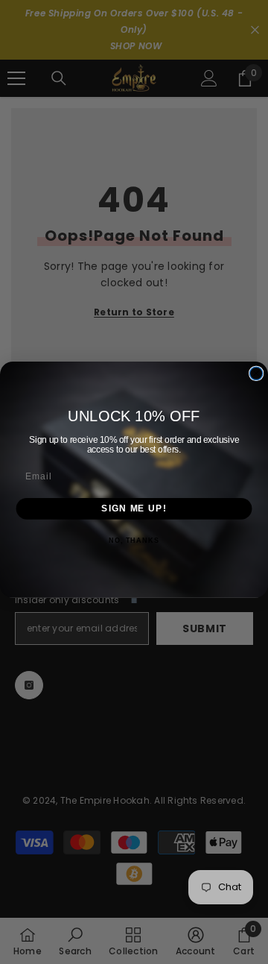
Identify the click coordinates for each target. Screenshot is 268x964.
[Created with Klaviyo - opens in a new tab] (133, 599)
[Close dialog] (256, 373)
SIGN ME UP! (133, 507)
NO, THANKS (134, 540)
